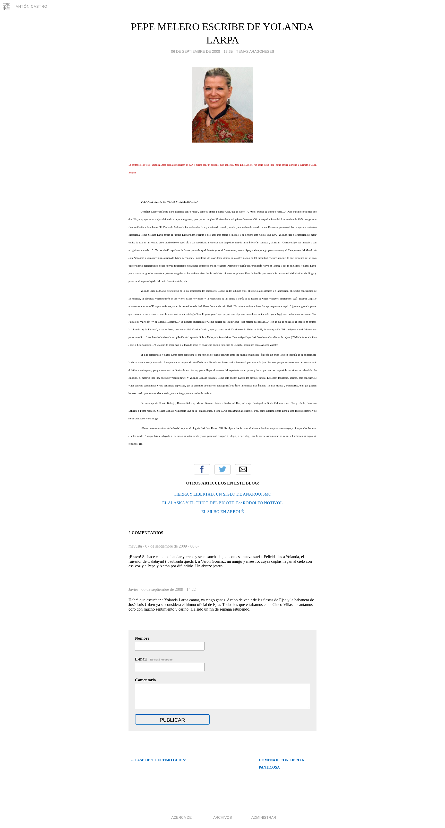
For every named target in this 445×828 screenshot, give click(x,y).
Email (243, 469)
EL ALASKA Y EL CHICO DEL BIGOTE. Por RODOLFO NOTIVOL (222, 503)
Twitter (222, 469)
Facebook (202, 469)
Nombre (142, 638)
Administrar (263, 817)
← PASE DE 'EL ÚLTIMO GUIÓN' (158, 760)
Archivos (222, 817)
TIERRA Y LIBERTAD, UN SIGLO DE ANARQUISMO (222, 494)
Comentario (145, 680)
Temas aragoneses (255, 51)
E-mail (154, 659)
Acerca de (181, 817)
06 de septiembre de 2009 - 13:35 (202, 51)
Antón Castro (31, 6)
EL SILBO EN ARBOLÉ (222, 511)
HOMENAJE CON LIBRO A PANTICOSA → (281, 763)
